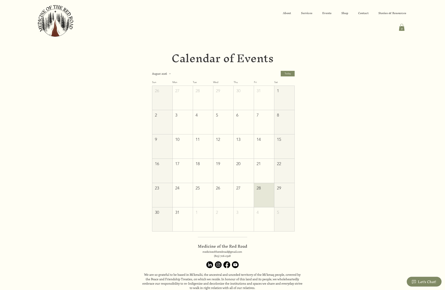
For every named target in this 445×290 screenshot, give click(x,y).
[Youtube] (235, 264)
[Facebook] (226, 264)
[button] (402, 27)
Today (288, 73)
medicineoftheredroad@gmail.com (222, 251)
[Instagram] (218, 264)
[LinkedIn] (209, 264)
